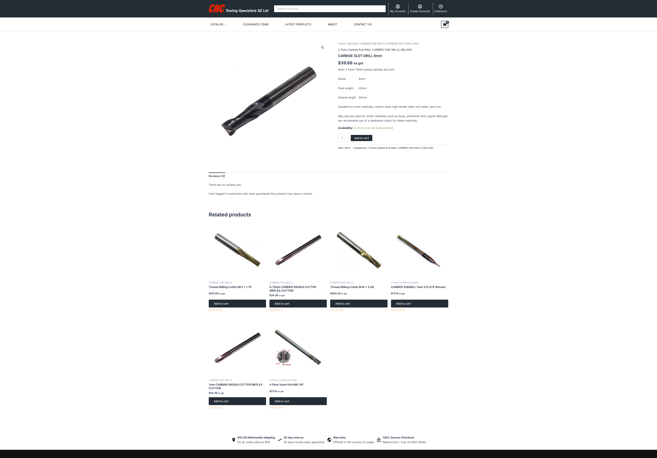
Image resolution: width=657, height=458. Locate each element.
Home (341, 43)
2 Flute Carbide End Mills (354, 49)
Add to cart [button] (221, 303)
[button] (323, 47)
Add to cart (361, 138)
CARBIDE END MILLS (372, 43)
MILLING (352, 43)
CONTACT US (363, 24)
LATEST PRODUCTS (298, 24)
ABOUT (332, 24)
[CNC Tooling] (239, 8)
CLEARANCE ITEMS (256, 24)
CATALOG (216, 24)
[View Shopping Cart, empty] (444, 24)
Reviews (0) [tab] (217, 176)
